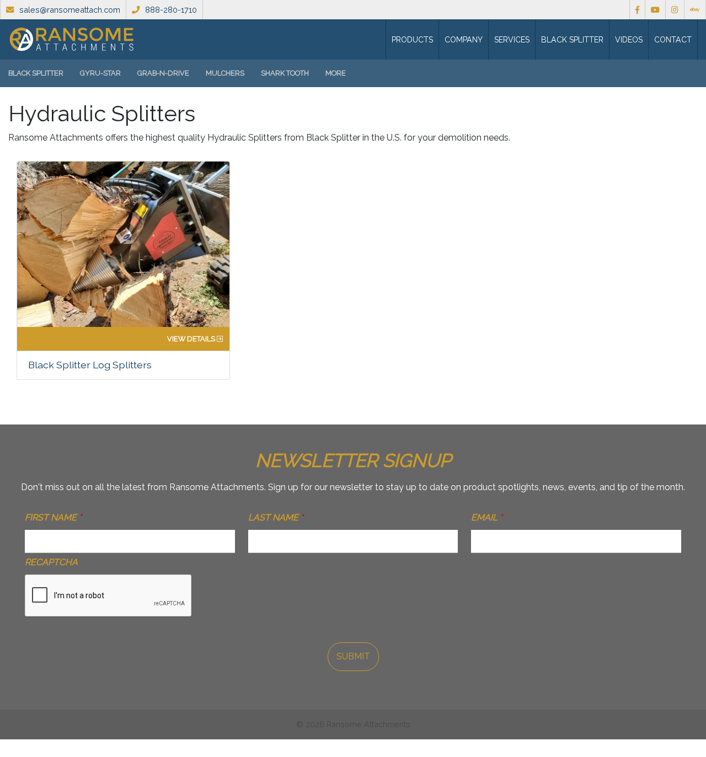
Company (464, 39)
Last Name (275, 517)
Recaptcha (51, 562)
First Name (53, 517)
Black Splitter (572, 39)
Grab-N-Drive (163, 73)
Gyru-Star (100, 73)
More (335, 73)
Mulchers (225, 73)
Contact (673, 39)
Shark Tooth (285, 73)
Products (412, 39)
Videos (629, 39)
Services (512, 39)
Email (486, 517)
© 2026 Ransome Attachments (353, 724)
